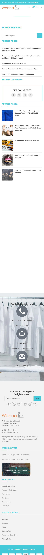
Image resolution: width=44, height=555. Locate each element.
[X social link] (19, 95)
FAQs (4, 527)
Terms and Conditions (9, 535)
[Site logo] (11, 7)
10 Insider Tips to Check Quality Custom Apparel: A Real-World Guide (21, 49)
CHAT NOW (22, 343)
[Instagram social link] (25, 95)
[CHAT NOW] (22, 333)
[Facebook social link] (13, 95)
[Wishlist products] (29, 7)
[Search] (37, 7)
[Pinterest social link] (30, 95)
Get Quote (5, 498)
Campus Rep (6, 531)
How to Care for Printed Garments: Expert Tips (19, 69)
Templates (5, 506)
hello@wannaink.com (22, 371)
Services (5, 523)
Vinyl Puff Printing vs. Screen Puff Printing (18, 74)
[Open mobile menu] (41, 7)
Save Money (6, 502)
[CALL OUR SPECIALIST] (22, 311)
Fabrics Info (6, 494)
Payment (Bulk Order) (9, 490)
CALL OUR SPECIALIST (22, 321)
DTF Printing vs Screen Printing (14, 63)
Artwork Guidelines (8, 486)
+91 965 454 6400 (9, 430)
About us (5, 519)
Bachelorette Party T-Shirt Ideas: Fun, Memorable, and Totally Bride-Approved (21, 57)
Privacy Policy (7, 539)
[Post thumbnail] (7, 115)
